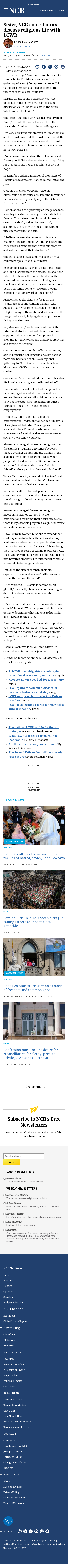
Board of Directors (13, 1503)
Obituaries (9, 1340)
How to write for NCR (15, 1446)
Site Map (53, 1540)
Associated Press (43, 996)
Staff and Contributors (16, 1497)
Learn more (45, 55)
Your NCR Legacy (12, 1381)
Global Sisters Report (15, 1321)
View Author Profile (22, 46)
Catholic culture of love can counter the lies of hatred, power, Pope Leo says (34, 856)
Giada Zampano (11, 996)
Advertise (8, 1345)
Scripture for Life (13, 1302)
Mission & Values (12, 1486)
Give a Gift (9, 1410)
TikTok (47, 1531)
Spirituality (10, 1297)
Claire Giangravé (12, 932)
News (6, 911)
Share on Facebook (44, 67)
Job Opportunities (13, 1451)
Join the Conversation (14, 52)
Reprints (8, 1467)
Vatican (7, 848)
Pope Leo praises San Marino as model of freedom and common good (33, 988)
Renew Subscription (14, 1405)
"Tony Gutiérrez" (12, 1064)
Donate (43, 10)
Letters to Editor (12, 1457)
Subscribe (59, 10)
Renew (50, 10)
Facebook (31, 1531)
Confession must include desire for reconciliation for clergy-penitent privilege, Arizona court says (30, 1054)
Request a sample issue (16, 1427)
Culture (7, 1286)
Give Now (8, 1359)
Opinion (8, 1291)
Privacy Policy (11, 1492)
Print (63, 67)
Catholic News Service (27, 864)
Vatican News (14, 841)
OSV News (26, 1064)
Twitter (25, 1531)
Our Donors (10, 1386)
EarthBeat (9, 1315)
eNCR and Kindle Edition (17, 1421)
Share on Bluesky (37, 67)
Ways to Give (10, 1375)
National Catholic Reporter (8, 1521)
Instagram (42, 1531)
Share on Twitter (50, 67)
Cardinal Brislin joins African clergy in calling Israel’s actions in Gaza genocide (33, 922)
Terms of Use (29, 1540)
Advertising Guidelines (12, 1540)
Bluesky (20, 1531)
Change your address (15, 1462)
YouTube (36, 1531)
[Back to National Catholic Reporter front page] (17, 11)
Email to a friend (56, 67)
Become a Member (13, 1364)
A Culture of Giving (14, 1369)
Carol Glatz (9, 864)
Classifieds (9, 1334)
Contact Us (9, 1440)
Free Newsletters (12, 1416)
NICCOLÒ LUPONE (27, 996)
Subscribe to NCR (12, 1399)
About (6, 1481)
